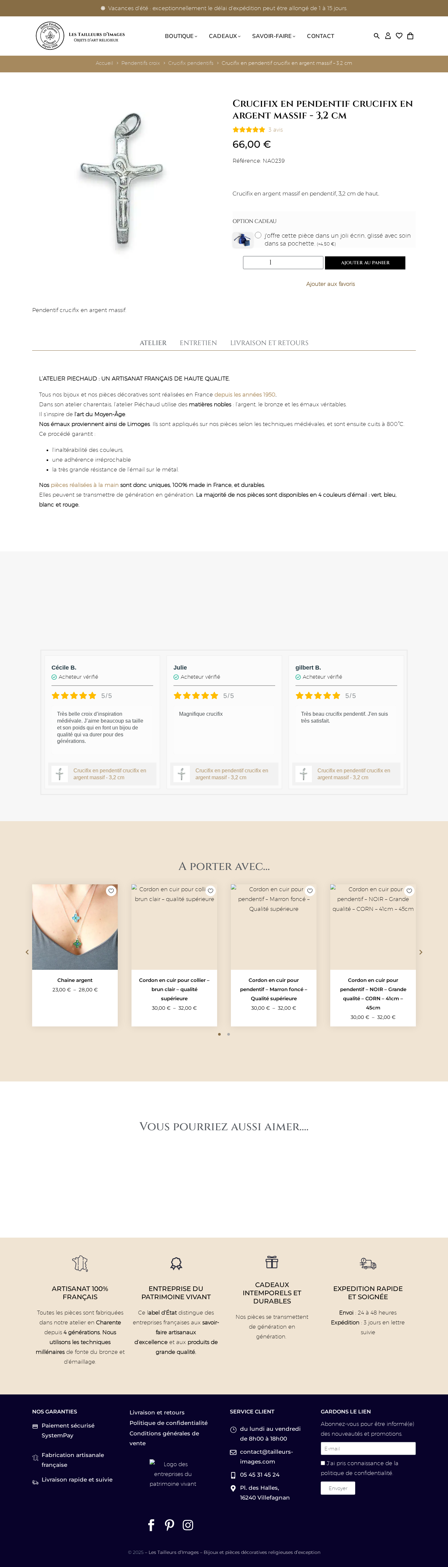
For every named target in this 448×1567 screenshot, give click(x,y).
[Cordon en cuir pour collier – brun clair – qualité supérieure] (174, 927)
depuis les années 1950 (244, 394)
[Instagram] (188, 1525)
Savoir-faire (272, 35)
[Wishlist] (399, 36)
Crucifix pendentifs (191, 63)
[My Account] (388, 36)
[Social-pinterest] (169, 1525)
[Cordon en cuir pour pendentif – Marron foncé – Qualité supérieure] (273, 927)
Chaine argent (74, 980)
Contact (320, 35)
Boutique (179, 35)
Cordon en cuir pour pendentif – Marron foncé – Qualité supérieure (273, 989)
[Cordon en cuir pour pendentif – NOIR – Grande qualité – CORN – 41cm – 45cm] (373, 927)
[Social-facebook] (151, 1525)
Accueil (104, 63)
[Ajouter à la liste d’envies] (324, 284)
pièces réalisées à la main (85, 485)
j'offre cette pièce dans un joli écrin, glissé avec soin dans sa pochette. (338, 239)
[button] (377, 36)
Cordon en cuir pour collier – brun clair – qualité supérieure (174, 989)
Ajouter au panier (365, 263)
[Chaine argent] (75, 927)
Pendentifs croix (140, 63)
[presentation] (27, 952)
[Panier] (410, 36)
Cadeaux (223, 35)
